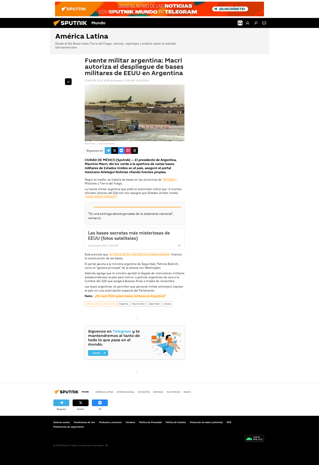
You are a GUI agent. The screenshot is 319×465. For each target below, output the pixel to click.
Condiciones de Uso (84, 422)
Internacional (109, 304)
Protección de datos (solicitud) (206, 422)
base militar (154, 304)
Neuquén (169, 179)
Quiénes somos (61, 422)
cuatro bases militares (100, 197)
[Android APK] (254, 439)
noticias (167, 304)
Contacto (130, 422)
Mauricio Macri (138, 304)
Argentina (123, 304)
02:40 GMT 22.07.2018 (97, 80)
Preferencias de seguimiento (68, 426)
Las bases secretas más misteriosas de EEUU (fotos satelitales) (129, 235)
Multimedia (173, 391)
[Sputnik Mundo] (71, 27)
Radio (187, 391)
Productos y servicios (110, 422)
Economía (144, 391)
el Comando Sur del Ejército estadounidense (139, 254)
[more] (179, 245)
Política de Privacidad (150, 422)
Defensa (158, 391)
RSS (229, 422)
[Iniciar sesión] (247, 23)
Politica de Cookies (176, 422)
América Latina (93, 304)
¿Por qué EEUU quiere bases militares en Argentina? (130, 296)
